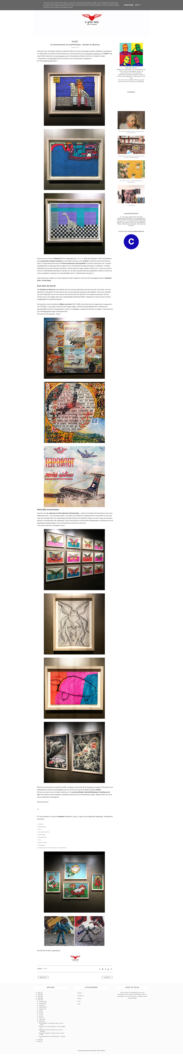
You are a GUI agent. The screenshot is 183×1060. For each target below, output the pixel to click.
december (42, 1001)
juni (40, 1012)
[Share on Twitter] (103, 969)
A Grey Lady (126, 221)
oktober (41, 1005)
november (42, 1003)
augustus (42, 1009)
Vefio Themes (101, 1050)
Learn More (128, 5)
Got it (137, 5)
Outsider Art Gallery (94, 787)
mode (78, 1004)
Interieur (79, 993)
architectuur (80, 995)
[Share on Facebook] (100, 969)
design (79, 998)
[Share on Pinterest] (106, 969)
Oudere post (107, 977)
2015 (39, 1041)
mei (40, 1014)
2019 (39, 996)
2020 (39, 994)
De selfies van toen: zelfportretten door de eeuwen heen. (131, 181)
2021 (39, 992)
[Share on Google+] (111, 969)
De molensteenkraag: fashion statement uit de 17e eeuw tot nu (131, 132)
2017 (39, 1000)
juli (40, 1010)
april (40, 1016)
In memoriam (131, 205)
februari (41, 1019)
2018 (39, 998)
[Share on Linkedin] (108, 969)
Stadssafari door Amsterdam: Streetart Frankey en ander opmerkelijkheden (131, 156)
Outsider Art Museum (93, 53)
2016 (39, 1039)
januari (41, 1021)
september (42, 1007)
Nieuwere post (43, 977)
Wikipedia (80, 258)
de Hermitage (60, 56)
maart (41, 1018)
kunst (75, 41)
